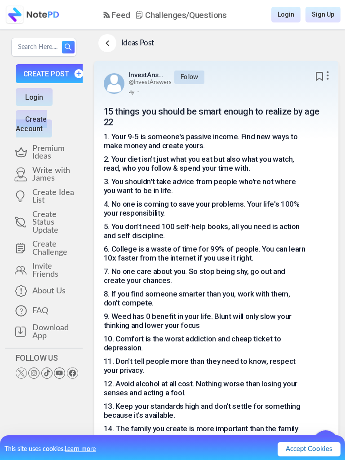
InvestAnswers (147, 75)
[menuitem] (117, 15)
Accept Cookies (309, 449)
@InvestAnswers (150, 82)
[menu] (165, 15)
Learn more (80, 449)
